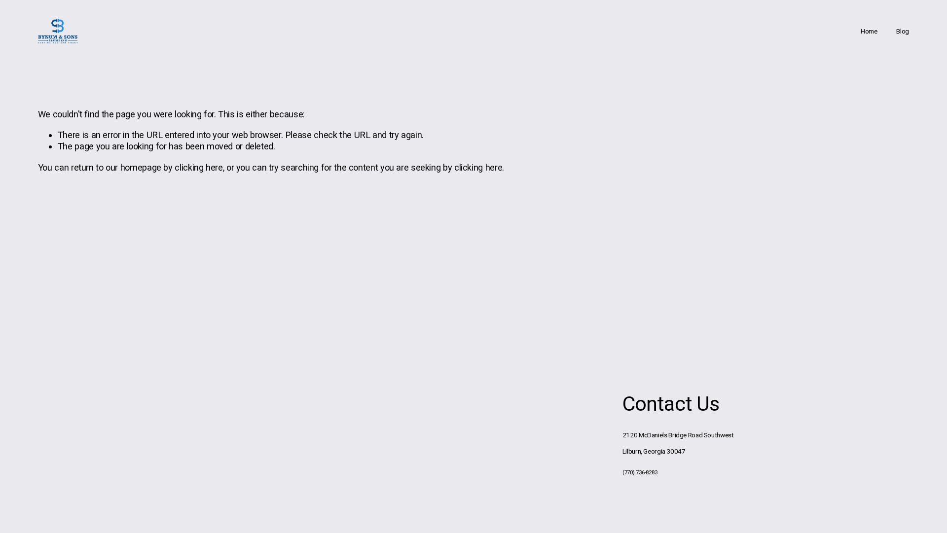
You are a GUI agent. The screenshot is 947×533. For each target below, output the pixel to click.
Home (869, 31)
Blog (902, 31)
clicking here (198, 167)
